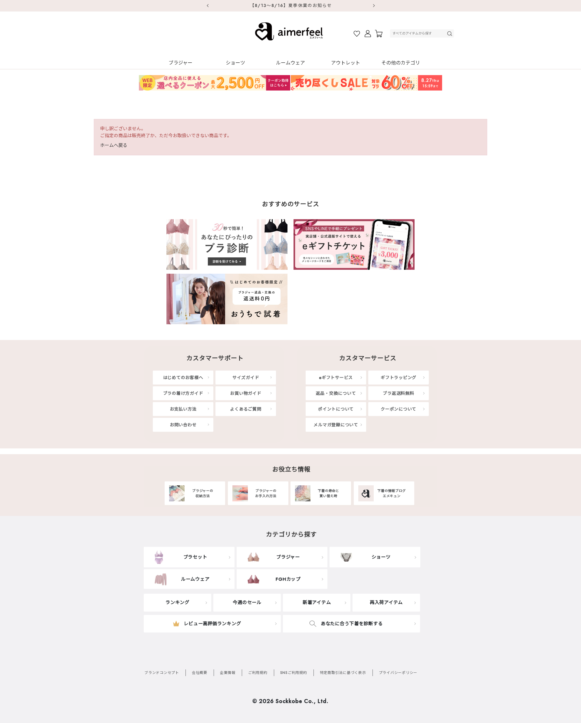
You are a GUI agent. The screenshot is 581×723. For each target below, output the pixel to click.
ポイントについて (336, 409)
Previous (207, 6)
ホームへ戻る (113, 145)
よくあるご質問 (245, 409)
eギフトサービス (336, 378)
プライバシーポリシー (398, 672)
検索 (450, 33)
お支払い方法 (183, 409)
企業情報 (227, 672)
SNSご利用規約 (293, 672)
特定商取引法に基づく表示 (343, 672)
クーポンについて (398, 409)
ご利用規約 (258, 672)
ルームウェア (290, 62)
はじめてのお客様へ (183, 378)
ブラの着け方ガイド (183, 393)
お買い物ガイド (245, 393)
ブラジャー (180, 62)
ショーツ (235, 62)
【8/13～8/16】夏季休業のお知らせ (291, 5)
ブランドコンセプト (161, 672)
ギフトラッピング (398, 378)
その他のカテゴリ (400, 62)
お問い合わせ (183, 425)
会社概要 (199, 672)
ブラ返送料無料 (398, 393)
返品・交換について (336, 393)
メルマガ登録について (335, 425)
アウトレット (345, 62)
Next (374, 6)
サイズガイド (245, 378)
